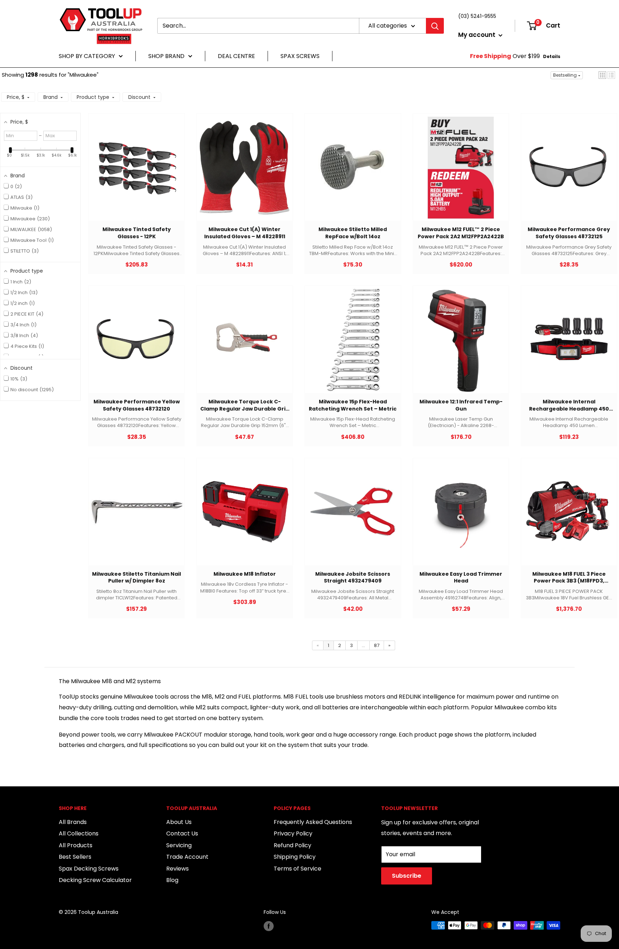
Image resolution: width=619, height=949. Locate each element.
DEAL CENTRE (236, 56)
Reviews (177, 868)
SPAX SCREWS (300, 56)
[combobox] (258, 26)
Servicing (179, 845)
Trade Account (187, 857)
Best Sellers (75, 857)
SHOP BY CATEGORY (87, 56)
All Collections (79, 833)
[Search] (435, 26)
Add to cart (132, 174)
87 (376, 645)
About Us (179, 822)
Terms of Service (297, 868)
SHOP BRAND (166, 56)
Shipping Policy (295, 857)
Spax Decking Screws (89, 868)
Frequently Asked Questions (313, 822)
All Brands (73, 822)
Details (551, 56)
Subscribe (406, 876)
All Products (75, 845)
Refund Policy (292, 845)
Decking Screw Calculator (95, 880)
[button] (602, 75)
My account (477, 34)
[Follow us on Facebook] (269, 926)
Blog (172, 880)
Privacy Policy (293, 833)
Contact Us (182, 833)
